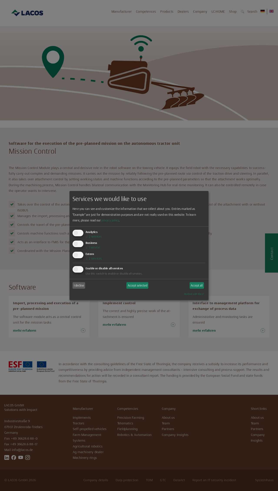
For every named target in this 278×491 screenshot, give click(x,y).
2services (94, 236)
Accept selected (137, 285)
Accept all (197, 285)
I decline (79, 285)
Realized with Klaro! (194, 294)
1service (93, 247)
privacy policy (110, 220)
